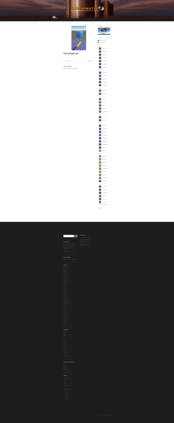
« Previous (67, 60)
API (64, 337)
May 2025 (65, 269)
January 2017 (65, 297)
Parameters (66, 399)
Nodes (94, 19)
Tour (65, 381)
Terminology (65, 352)
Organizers (100, 114)
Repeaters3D (100, 123)
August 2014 (65, 318)
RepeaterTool (100, 207)
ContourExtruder (66, 249)
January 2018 (65, 276)
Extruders (66, 395)
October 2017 (65, 280)
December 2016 (66, 299)
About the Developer (67, 385)
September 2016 (66, 303)
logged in (69, 68)
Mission (65, 379)
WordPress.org (65, 369)
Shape (66, 391)
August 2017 (65, 284)
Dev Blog (104, 19)
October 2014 (65, 314)
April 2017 (65, 291)
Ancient (64, 335)
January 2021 (65, 272)
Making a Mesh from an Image (68, 247)
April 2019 (65, 274)
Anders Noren (106, 415)
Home (65, 19)
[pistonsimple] (78, 38)
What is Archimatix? (66, 377)
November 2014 (66, 312)
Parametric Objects (67, 389)
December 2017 (66, 278)
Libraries (89, 19)
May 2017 (65, 289)
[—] (87, 9)
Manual (84, 19)
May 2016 (65, 308)
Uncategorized (65, 356)
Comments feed (65, 367)
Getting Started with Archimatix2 (85, 239)
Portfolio (64, 346)
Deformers (100, 153)
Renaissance (65, 348)
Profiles (66, 393)
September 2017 (66, 282)
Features (74, 19)
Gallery (69, 19)
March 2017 (65, 293)
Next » (91, 60)
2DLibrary (65, 331)
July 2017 (64, 286)
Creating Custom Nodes (103, 204)
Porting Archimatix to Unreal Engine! (69, 244)
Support (64, 350)
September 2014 (66, 316)
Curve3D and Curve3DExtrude (68, 251)
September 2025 (66, 267)
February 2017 (65, 295)
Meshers (99, 96)
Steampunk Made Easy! (72, 259)
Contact (99, 19)
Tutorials (79, 19)
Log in (64, 364)
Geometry (65, 341)
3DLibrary (65, 333)
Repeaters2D (100, 70)
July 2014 (64, 320)
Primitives (99, 88)
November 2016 (66, 301)
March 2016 (65, 310)
